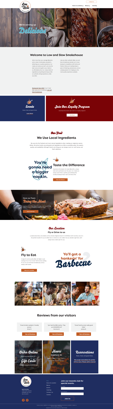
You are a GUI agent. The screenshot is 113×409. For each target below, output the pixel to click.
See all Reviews (30, 334)
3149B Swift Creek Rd (26, 390)
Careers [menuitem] (48, 394)
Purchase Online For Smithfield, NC (28, 364)
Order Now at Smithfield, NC (28, 356)
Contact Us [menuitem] (91, 1)
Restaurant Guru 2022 (38, 88)
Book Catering (30, 211)
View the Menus (60, 179)
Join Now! (72, 115)
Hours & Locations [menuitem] (77, 5)
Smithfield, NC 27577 (26, 392)
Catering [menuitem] (94, 5)
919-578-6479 (25, 394)
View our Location (29, 270)
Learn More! (30, 113)
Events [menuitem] (48, 387)
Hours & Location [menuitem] (51, 383)
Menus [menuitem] (87, 5)
